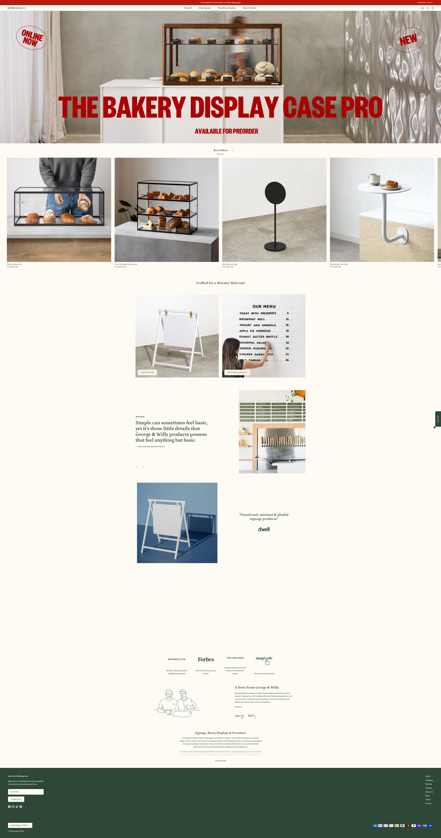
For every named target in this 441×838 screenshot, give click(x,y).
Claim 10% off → (197, 425)
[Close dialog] (261, 400)
